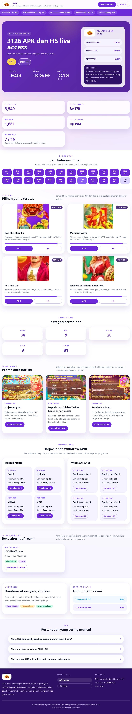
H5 (48, 248)
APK (11, 61)
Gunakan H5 (80, 488)
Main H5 (123, 4)
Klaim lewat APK (14, 424)
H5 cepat (63, 686)
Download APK (107, 4)
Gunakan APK (16, 488)
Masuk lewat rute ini (16, 567)
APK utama (64, 680)
